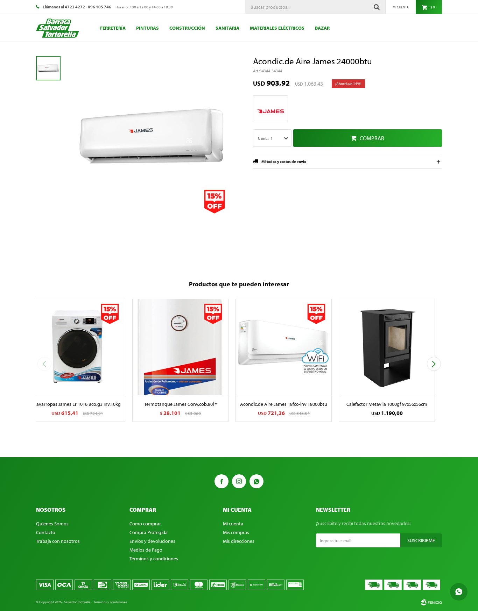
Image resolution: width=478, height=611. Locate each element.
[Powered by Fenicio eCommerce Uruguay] (431, 602)
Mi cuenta (233, 523)
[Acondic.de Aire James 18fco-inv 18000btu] (284, 347)
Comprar (372, 138)
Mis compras (236, 532)
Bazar (322, 28)
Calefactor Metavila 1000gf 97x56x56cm (386, 404)
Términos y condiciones (153, 558)
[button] (433, 364)
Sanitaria (227, 28)
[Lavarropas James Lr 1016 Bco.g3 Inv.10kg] (77, 347)
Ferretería (113, 28)
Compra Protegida (148, 532)
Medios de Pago (145, 550)
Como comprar (145, 523)
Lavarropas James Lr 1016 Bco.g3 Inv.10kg (77, 404)
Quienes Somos (52, 523)
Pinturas (147, 28)
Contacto (45, 532)
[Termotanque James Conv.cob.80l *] (180, 347)
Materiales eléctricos (277, 28)
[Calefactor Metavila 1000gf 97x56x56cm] (387, 347)
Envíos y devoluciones (152, 541)
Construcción (187, 28)
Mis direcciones (238, 541)
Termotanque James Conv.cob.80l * (180, 404)
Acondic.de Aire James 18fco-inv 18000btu (283, 404)
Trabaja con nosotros (58, 541)
